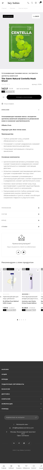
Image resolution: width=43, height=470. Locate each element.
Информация (7, 404)
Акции (4, 374)
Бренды (5, 379)
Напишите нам (22, 424)
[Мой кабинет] (36, 3)
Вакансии (6, 389)
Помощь (5, 409)
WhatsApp (24, 252)
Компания (6, 399)
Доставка (6, 394)
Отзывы (4, 226)
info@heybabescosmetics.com (23, 428)
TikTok (29, 443)
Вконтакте (14, 443)
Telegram (18, 252)
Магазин (5, 369)
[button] (17, 320)
